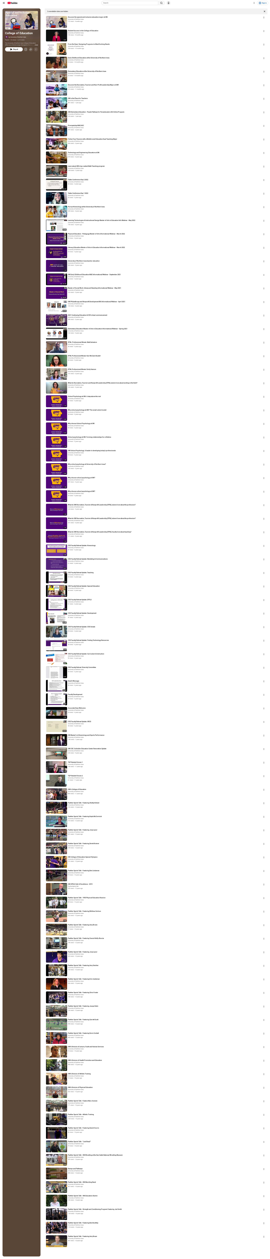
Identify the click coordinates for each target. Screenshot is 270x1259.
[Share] (31, 49)
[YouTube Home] (12, 3)
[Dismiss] (264, 11)
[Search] (161, 3)
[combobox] (130, 3)
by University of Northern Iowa (17, 37)
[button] (21, 20)
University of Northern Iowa (76, 19)
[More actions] (36, 49)
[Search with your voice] (168, 3)
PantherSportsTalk (73, 886)
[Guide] (4, 3)
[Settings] (254, 3)
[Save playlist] (26, 49)
